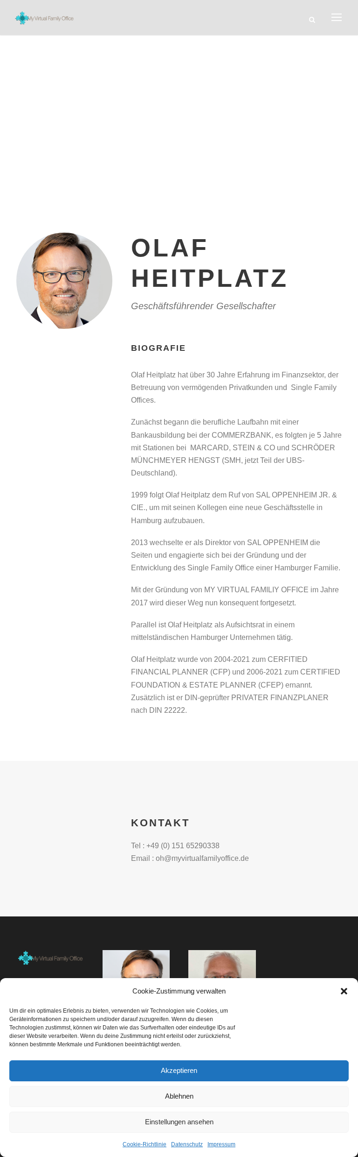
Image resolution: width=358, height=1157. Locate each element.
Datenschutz (187, 1144)
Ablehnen (179, 1096)
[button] (344, 991)
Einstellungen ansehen (179, 1122)
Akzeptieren (179, 1070)
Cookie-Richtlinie (144, 1144)
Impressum (221, 1144)
